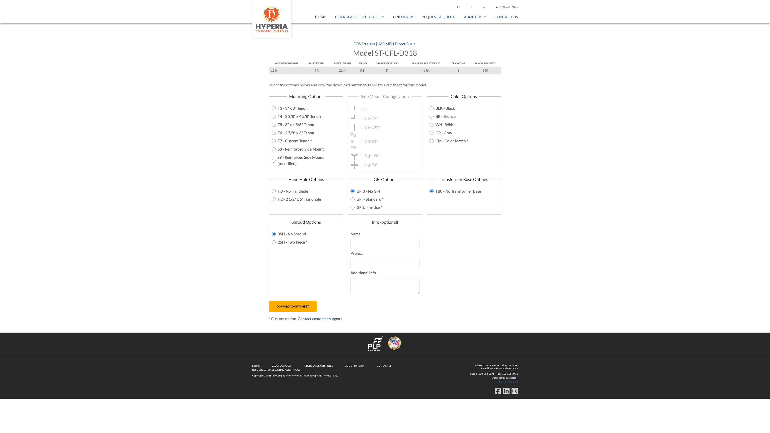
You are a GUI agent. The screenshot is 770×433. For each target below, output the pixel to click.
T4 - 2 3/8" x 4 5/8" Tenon (299, 116)
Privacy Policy (330, 375)
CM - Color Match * (452, 141)
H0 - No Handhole (293, 191)
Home (256, 365)
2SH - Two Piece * (292, 242)
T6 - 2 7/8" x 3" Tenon (296, 133)
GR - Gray (444, 133)
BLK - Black (445, 108)
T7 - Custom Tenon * (295, 141)
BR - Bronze (446, 116)
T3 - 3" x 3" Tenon (293, 108)
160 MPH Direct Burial (397, 43)
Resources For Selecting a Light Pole (276, 369)
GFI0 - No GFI (368, 191)
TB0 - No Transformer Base (458, 191)
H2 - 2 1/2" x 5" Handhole (299, 199)
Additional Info (363, 272)
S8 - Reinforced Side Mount (301, 149)
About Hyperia (354, 365)
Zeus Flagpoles (282, 365)
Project (357, 253)
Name (356, 234)
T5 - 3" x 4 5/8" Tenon (296, 124)
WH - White (446, 124)
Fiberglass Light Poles (318, 365)
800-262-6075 (509, 7)
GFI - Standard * (370, 199)
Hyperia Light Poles (271, 19)
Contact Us (384, 365)
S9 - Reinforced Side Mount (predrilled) (301, 160)
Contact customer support (320, 318)
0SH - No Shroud (292, 234)
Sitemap (312, 375)
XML (319, 375)
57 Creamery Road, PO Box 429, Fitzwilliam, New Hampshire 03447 (499, 367)
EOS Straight (364, 43)
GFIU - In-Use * (369, 207)
